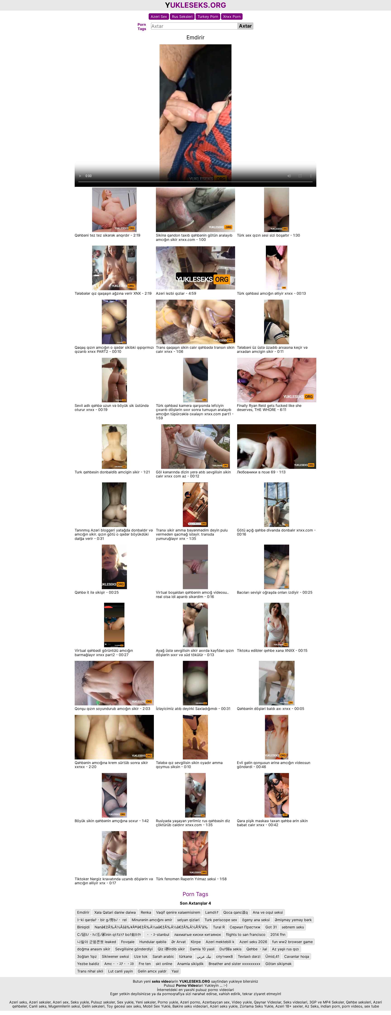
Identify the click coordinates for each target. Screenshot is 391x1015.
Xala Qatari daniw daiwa (115, 912)
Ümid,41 (272, 956)
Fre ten (145, 963)
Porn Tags (195, 894)
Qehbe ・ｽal (256, 949)
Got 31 (271, 927)
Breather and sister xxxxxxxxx (234, 963)
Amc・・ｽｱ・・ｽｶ (119, 963)
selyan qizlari (188, 920)
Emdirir (83, 912)
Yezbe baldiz (88, 963)
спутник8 (224, 956)
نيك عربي (204, 956)
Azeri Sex (159, 16)
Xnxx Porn (232, 16)
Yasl (175, 971)
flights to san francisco (245, 934)
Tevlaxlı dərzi (249, 956)
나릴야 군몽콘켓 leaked (96, 941)
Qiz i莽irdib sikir (171, 949)
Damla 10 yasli (202, 949)
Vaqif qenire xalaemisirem (178, 912)
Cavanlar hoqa (296, 956)
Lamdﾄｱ (211, 912)
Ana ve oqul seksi (268, 912)
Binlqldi (83, 927)
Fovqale (127, 941)
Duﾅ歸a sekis (230, 949)
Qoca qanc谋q (235, 912)
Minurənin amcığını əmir (152, 920)
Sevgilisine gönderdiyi (134, 949)
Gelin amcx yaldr (152, 971)
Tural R (219, 927)
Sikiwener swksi (115, 956)
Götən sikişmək (278, 963)
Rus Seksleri (182, 16)
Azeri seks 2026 (253, 941)
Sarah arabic (163, 956)
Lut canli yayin (120, 971)
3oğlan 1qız (87, 956)
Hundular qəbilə (152, 941)
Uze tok (141, 956)
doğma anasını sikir (93, 949)
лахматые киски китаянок (197, 934)
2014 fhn (277, 934)
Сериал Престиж (245, 927)
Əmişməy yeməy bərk (293, 920)
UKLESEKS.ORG (198, 5)
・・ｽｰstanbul (157, 934)
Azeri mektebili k (220, 941)
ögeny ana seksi (256, 920)
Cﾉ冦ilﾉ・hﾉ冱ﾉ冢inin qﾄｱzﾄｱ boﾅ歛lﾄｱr (109, 934)
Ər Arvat (178, 941)
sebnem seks (293, 927)
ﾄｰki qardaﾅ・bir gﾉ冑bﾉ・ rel (102, 920)
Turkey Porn (208, 16)
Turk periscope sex (221, 920)
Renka (146, 912)
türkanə (185, 956)
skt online (164, 963)
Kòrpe (196, 941)
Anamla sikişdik (190, 963)
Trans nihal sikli (90, 971)
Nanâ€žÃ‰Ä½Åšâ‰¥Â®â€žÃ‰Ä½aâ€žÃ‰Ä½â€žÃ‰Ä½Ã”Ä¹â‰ (151, 927)
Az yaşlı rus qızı (285, 949)
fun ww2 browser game (292, 941)
